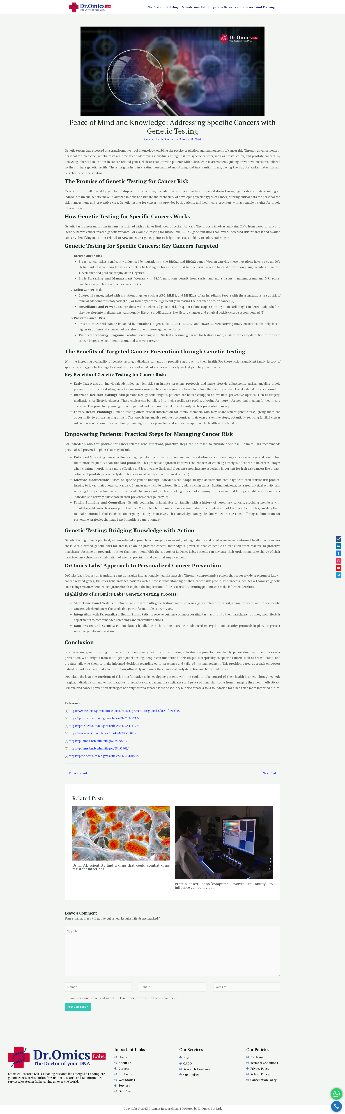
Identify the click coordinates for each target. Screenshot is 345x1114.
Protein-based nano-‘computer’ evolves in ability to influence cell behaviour (224, 885)
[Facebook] (338, 553)
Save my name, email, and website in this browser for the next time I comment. (124, 998)
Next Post (271, 773)
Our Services (227, 7)
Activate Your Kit (193, 7)
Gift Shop (172, 7)
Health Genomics (165, 139)
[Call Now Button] (336, 1106)
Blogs (212, 7)
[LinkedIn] (338, 546)
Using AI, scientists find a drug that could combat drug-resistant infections (121, 867)
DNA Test (152, 7)
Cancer (148, 139)
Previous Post (76, 773)
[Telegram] (338, 575)
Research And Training (258, 7)
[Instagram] (338, 560)
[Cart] (338, 539)
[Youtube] (338, 568)
